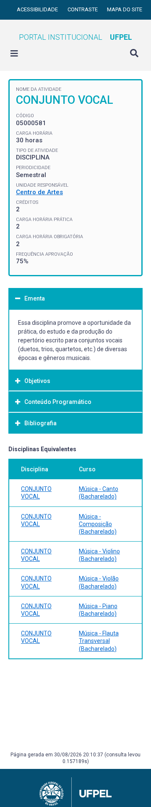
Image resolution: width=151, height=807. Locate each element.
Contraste (83, 9)
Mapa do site (124, 9)
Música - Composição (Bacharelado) (98, 524)
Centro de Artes (39, 192)
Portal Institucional (75, 37)
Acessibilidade (38, 9)
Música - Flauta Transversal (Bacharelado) (99, 641)
